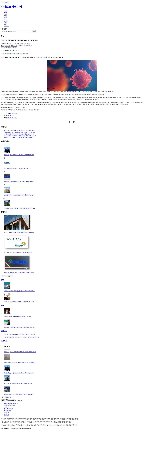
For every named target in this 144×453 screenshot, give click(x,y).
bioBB (6, 11)
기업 (5, 16)
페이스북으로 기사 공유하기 (69, 122)
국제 (5, 17)
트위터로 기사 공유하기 (73, 122)
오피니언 (6, 21)
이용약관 (6, 407)
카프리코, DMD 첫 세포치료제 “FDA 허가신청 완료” (19, 130)
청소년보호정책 (8, 409)
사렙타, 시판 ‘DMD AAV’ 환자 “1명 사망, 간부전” (18, 137)
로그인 (10, 110)
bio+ (5, 24)
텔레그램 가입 (10, 115)
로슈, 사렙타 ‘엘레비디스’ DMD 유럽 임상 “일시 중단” (20, 135)
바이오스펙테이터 (11, 6)
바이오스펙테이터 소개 (11, 403)
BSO (5, 12)
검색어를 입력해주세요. (9, 31)
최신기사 (4, 341)
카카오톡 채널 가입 (11, 118)
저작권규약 (7, 410)
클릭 (32, 110)
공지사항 (6, 412)
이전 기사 (3, 276)
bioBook (6, 26)
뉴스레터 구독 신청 (11, 113)
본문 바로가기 (5, 2)
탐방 (5, 23)
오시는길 (6, 414)
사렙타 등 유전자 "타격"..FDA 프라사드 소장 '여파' (19, 134)
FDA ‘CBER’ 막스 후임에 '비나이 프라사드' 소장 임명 (19, 132)
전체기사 (6, 14)
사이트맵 (6, 416)
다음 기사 (10, 276)
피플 (5, 19)
